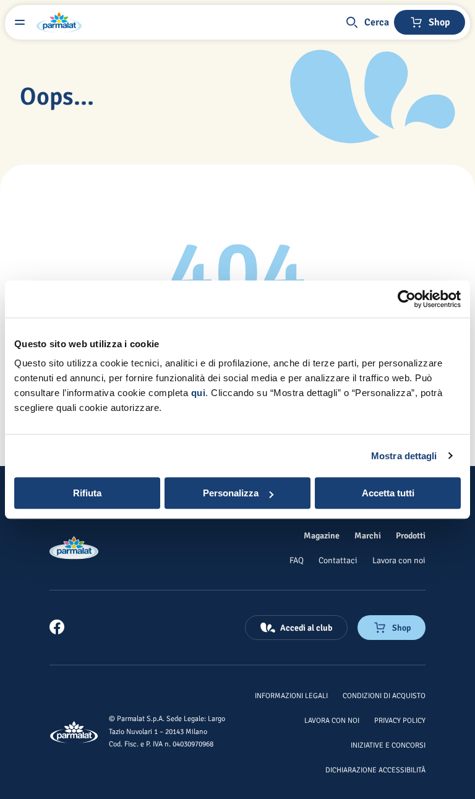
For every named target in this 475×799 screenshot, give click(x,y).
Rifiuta (87, 493)
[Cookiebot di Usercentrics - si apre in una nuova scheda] (407, 299)
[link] (56, 627)
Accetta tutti (388, 493)
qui (198, 392)
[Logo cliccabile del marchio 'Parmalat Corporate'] (59, 22)
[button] (366, 22)
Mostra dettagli (404, 456)
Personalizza (231, 493)
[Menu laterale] (20, 22)
